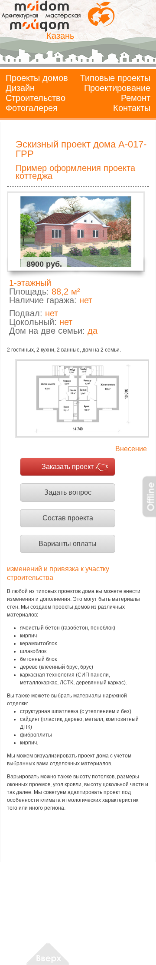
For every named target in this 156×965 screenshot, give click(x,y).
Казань (60, 35)
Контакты (131, 108)
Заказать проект (68, 466)
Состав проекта (67, 518)
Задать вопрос (67, 492)
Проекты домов (37, 78)
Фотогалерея (32, 108)
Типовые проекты (115, 78)
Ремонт (135, 98)
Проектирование (117, 88)
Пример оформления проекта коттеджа (75, 172)
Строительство (35, 98)
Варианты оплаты (68, 543)
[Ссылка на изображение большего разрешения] (82, 398)
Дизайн (20, 88)
